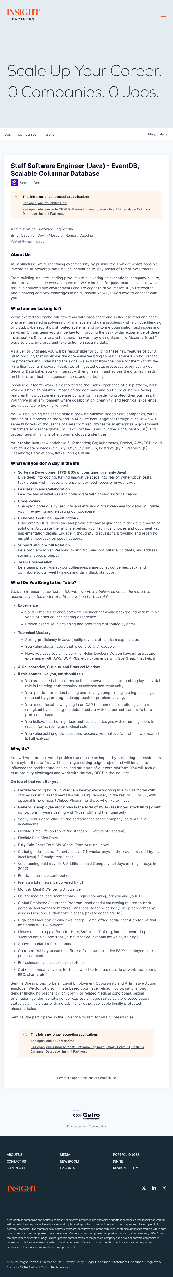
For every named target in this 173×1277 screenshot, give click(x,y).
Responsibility (125, 1168)
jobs (7, 134)
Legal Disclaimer (98, 1262)
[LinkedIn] (154, 1188)
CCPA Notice (29, 1267)
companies (27, 134)
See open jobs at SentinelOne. (45, 203)
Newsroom (69, 1161)
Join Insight (17, 1168)
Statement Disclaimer (127, 1262)
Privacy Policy (74, 1262)
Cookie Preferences (54, 1267)
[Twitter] (143, 1188)
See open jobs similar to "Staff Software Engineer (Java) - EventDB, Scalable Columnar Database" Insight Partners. (87, 211)
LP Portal (68, 1168)
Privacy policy (76, 1126)
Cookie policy (97, 1126)
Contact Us (16, 1161)
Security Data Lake (27, 371)
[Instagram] (164, 1188)
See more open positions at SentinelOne (86, 1078)
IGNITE (118, 1161)
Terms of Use (52, 1262)
